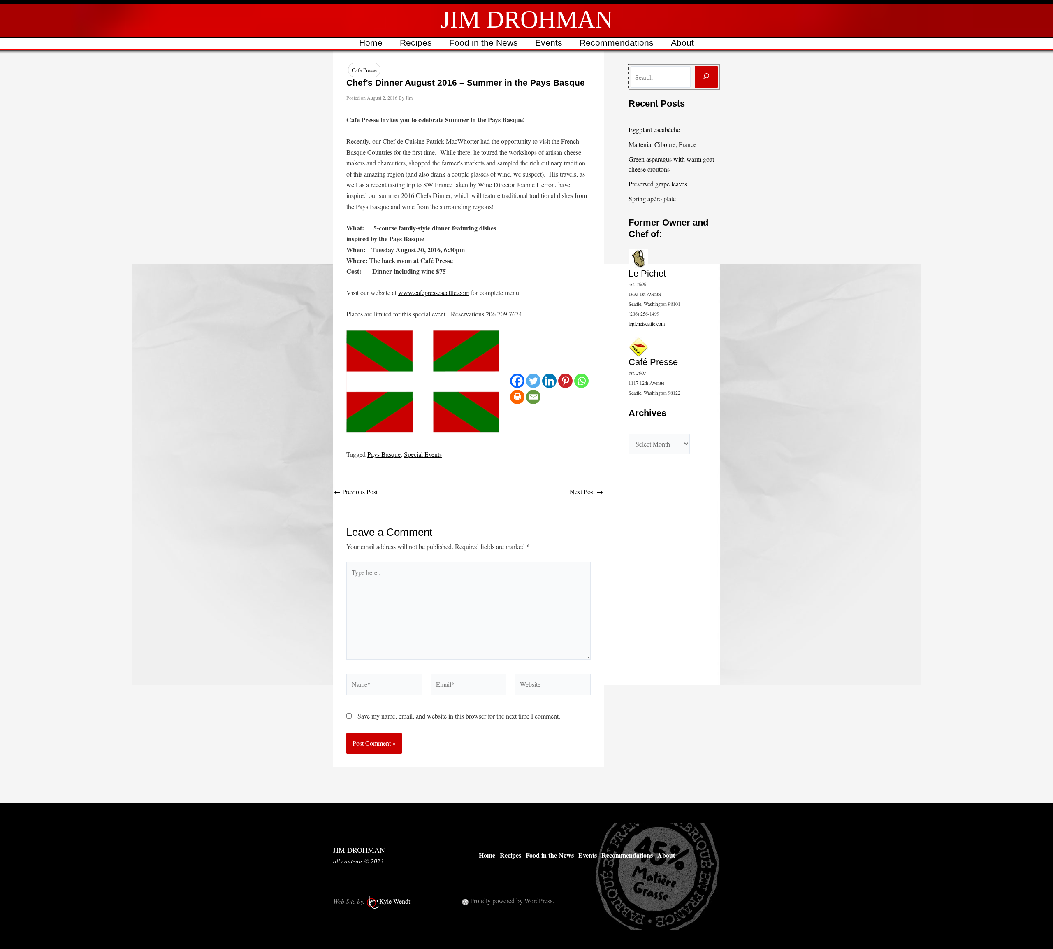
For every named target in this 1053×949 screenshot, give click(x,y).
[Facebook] (517, 381)
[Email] (533, 397)
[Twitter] (533, 381)
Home (371, 42)
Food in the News (483, 42)
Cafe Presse (364, 70)
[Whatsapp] (581, 381)
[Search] (706, 77)
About (682, 42)
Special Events (423, 454)
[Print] (517, 397)
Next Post (586, 491)
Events (548, 42)
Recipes (416, 42)
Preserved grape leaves (658, 183)
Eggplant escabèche (654, 129)
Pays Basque (384, 454)
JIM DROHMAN (527, 19)
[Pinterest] (565, 381)
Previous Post (356, 491)
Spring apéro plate (652, 198)
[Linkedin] (549, 381)
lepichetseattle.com (647, 323)
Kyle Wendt (394, 901)
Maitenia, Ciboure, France (662, 144)
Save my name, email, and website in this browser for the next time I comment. (458, 716)
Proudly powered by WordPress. (512, 900)
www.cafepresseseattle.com (433, 292)
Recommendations (617, 42)
